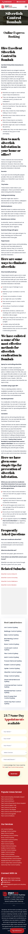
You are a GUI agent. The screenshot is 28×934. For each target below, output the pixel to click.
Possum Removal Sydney (13, 661)
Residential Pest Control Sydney (12, 691)
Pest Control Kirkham (7, 801)
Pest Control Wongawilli (8, 814)
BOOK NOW (21, 2)
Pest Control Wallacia (7, 816)
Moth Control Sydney (11, 657)
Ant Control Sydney (11, 627)
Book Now (14, 774)
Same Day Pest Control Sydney (12, 702)
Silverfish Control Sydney (13, 672)
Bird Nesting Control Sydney (11, 639)
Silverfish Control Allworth (9, 574)
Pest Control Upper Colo (8, 805)
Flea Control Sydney (11, 653)
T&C (3, 767)
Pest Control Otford (7, 799)
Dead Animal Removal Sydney (12, 680)
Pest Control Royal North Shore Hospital (13, 803)
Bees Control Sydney (11, 635)
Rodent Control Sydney (12, 665)
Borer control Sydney (11, 644)
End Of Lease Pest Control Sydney (10, 697)
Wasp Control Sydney (11, 676)
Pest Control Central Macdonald (11, 811)
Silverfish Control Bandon (8, 585)
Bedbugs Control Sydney (13, 631)
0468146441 (8, 2)
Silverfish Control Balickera (9, 581)
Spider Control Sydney (12, 668)
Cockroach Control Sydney (11, 649)
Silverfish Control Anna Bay (9, 578)
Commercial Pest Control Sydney (13, 686)
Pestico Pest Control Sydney (11, 878)
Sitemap (20, 901)
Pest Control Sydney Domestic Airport (12, 797)
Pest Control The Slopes (8, 809)
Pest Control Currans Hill (8, 807)
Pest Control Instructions (15, 767)
